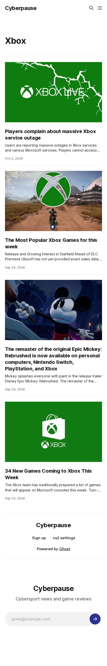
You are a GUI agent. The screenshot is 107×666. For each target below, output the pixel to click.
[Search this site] (91, 8)
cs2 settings (64, 537)
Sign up (39, 537)
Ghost (64, 548)
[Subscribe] (95, 618)
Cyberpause (21, 8)
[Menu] (100, 8)
